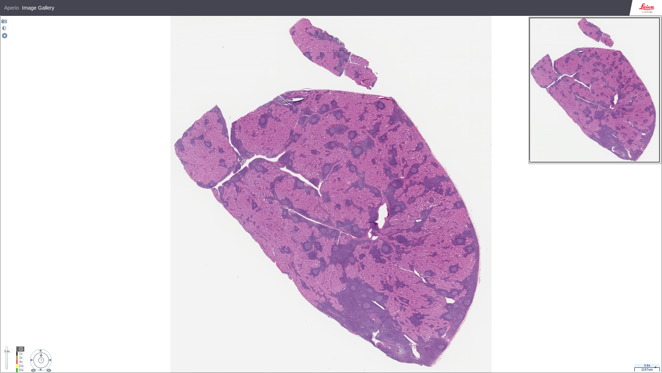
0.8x (7, 351)
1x (20, 353)
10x (21, 366)
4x (20, 362)
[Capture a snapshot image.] (4, 21)
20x (21, 370)
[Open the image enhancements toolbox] (4, 28)
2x (20, 358)
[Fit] (20, 349)
